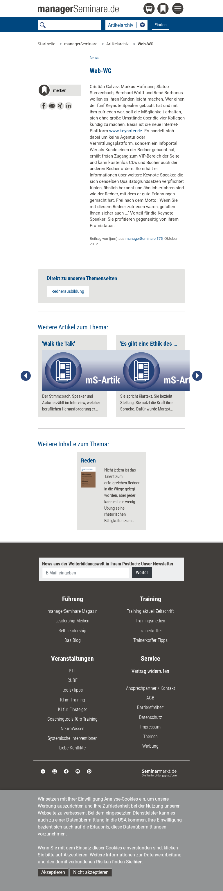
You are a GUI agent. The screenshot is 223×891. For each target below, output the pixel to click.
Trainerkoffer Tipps (150, 640)
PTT (72, 671)
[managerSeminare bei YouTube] (78, 771)
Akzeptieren (53, 872)
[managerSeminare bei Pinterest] (89, 771)
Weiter (142, 572)
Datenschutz (150, 717)
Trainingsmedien (150, 621)
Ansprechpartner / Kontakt (150, 688)
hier (138, 862)
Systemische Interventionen (73, 738)
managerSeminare (80, 44)
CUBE (72, 680)
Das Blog (72, 640)
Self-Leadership (72, 630)
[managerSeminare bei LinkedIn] (43, 771)
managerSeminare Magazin (73, 611)
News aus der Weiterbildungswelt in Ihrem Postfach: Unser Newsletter (107, 564)
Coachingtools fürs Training (72, 719)
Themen (150, 736)
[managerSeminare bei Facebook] (66, 771)
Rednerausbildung (67, 291)
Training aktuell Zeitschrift (150, 611)
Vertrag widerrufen (150, 671)
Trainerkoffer (150, 630)
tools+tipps (72, 690)
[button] (59, 91)
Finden (160, 24)
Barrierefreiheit (150, 707)
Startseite (46, 44)
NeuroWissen (72, 728)
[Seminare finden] (159, 772)
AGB (150, 698)
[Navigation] (178, 9)
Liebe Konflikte (72, 748)
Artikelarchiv (117, 44)
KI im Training (72, 700)
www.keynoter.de (125, 130)
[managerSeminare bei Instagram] (54, 771)
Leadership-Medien (72, 621)
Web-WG (146, 44)
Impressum (150, 727)
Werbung (150, 746)
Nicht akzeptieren (91, 872)
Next (197, 375)
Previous (25, 375)
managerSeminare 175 (144, 238)
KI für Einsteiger (72, 709)
